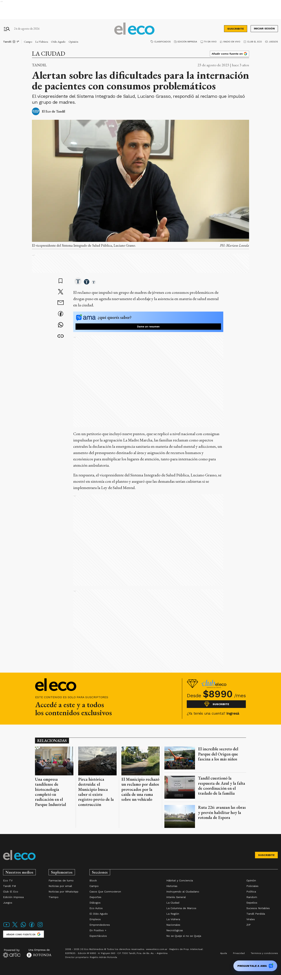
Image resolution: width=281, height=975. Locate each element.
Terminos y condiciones (264, 953)
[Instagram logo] (40, 927)
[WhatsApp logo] (23, 927)
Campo (28, 41)
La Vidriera (41, 41)
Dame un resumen (148, 326)
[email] (60, 303)
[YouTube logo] (6, 927)
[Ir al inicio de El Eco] (134, 29)
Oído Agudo (58, 41)
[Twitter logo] (14, 927)
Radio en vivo (231, 41)
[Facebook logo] (31, 927)
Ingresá (232, 713)
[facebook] (60, 314)
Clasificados (162, 41)
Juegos (273, 41)
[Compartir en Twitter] (60, 292)
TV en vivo (210, 41)
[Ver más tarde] (60, 281)
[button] (78, 281)
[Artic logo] (11, 953)
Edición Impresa (187, 41)
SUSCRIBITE (235, 28)
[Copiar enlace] (60, 336)
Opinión (73, 41)
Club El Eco (254, 41)
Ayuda (223, 953)
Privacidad (239, 953)
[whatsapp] (60, 325)
